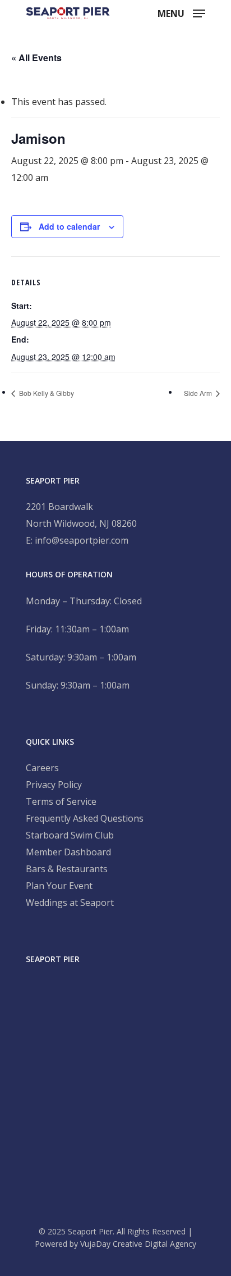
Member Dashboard (68, 852)
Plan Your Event (59, 885)
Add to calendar (69, 226)
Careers (42, 768)
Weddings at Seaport (70, 902)
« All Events (36, 57)
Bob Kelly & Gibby (45, 393)
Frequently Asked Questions (85, 818)
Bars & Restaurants (67, 869)
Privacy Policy (54, 784)
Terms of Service (61, 801)
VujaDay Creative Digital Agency (138, 1243)
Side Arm (199, 393)
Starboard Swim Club (70, 835)
